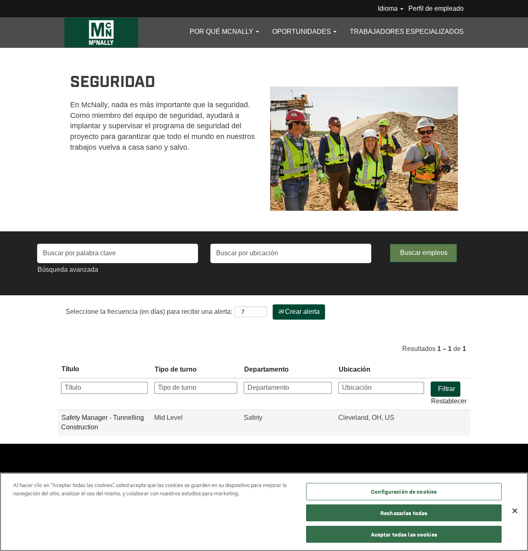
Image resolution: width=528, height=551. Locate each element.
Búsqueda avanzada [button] (68, 269)
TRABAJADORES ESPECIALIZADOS (407, 31)
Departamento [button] (266, 369)
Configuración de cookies (404, 491)
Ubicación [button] (354, 369)
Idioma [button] (388, 8)
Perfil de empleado (436, 8)
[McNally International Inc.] (101, 32)
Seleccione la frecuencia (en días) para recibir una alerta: (149, 311)
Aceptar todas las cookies (404, 534)
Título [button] (70, 368)
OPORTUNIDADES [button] (302, 31)
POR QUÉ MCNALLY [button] (222, 31)
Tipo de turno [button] (176, 369)
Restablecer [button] (449, 401)
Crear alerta (301, 311)
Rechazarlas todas (403, 513)
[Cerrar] (515, 511)
